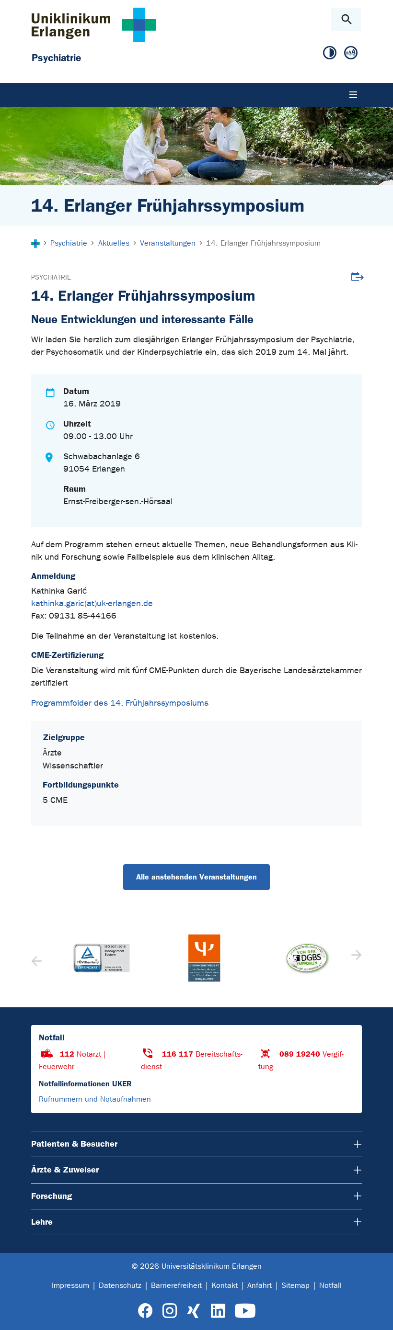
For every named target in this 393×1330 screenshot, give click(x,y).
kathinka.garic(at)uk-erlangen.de (92, 603)
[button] (355, 958)
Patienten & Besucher (74, 1143)
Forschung (51, 1196)
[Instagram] (169, 1311)
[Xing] (193, 1311)
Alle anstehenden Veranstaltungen (196, 876)
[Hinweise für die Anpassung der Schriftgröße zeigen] (351, 53)
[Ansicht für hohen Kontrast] (329, 53)
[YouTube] (245, 1311)
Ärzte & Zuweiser (65, 1169)
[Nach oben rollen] (378, 1314)
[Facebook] (145, 1311)
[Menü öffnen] (353, 95)
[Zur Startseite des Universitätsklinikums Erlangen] (94, 25)
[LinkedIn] (217, 1311)
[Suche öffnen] (346, 19)
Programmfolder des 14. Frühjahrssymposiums (119, 703)
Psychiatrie (51, 277)
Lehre (42, 1222)
